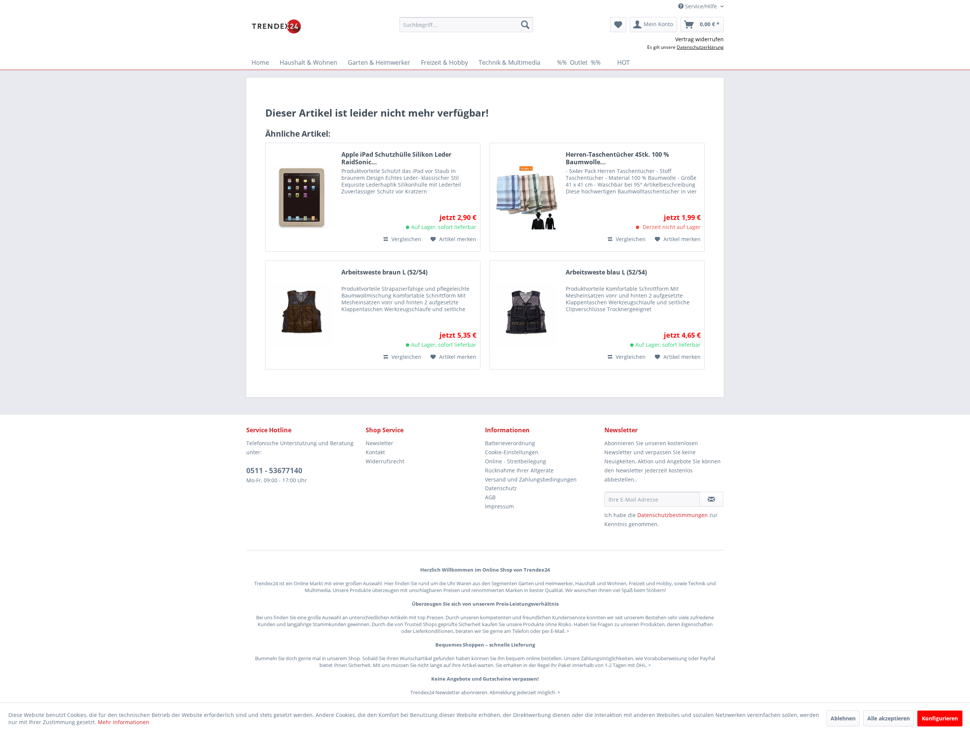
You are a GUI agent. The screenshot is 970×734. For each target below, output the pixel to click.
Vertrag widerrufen (699, 39)
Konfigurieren (940, 718)
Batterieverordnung (510, 443)
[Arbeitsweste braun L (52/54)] (301, 315)
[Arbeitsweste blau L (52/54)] (526, 315)
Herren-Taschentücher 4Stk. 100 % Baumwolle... (617, 158)
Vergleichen (405, 239)
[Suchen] (525, 24)
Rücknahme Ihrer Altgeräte (519, 470)
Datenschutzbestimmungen (672, 515)
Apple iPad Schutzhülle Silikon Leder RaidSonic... (396, 158)
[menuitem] (466, 24)
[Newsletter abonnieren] (711, 499)
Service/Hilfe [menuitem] (701, 6)
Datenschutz (501, 488)
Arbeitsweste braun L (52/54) (384, 272)
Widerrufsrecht (385, 461)
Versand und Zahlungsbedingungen (531, 479)
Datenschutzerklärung (700, 47)
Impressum (499, 506)
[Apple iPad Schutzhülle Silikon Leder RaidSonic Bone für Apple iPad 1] (301, 197)
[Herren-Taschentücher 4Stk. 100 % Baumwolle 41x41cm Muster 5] (526, 197)
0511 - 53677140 (274, 470)
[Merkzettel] (618, 24)
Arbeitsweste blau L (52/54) (606, 272)
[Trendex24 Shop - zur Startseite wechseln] (276, 26)
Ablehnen (843, 718)
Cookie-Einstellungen (511, 452)
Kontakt (375, 452)
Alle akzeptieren (888, 718)
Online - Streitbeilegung (515, 461)
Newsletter (379, 443)
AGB (490, 497)
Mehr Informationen (123, 722)
